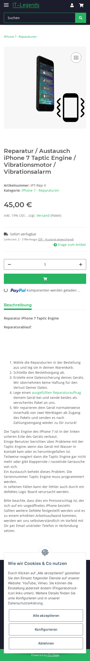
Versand (43, 215)
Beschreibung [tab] (18, 305)
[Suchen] (80, 18)
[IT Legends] (26, 5)
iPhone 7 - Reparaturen (40, 190)
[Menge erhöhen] (80, 264)
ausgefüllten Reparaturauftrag (56, 392)
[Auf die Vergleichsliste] (76, 57)
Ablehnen (46, 643)
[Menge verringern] (9, 264)
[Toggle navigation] (6, 3)
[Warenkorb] (81, 5)
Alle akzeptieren (46, 615)
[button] (72, 5)
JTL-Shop (53, 655)
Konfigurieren (46, 629)
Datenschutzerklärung (25, 603)
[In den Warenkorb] (45, 279)
